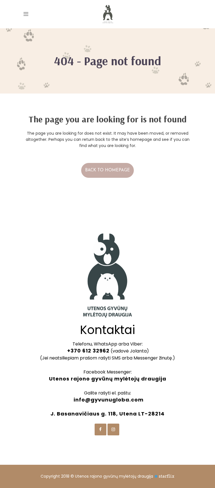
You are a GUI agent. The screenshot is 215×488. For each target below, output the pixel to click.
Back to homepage (107, 170)
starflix (166, 476)
